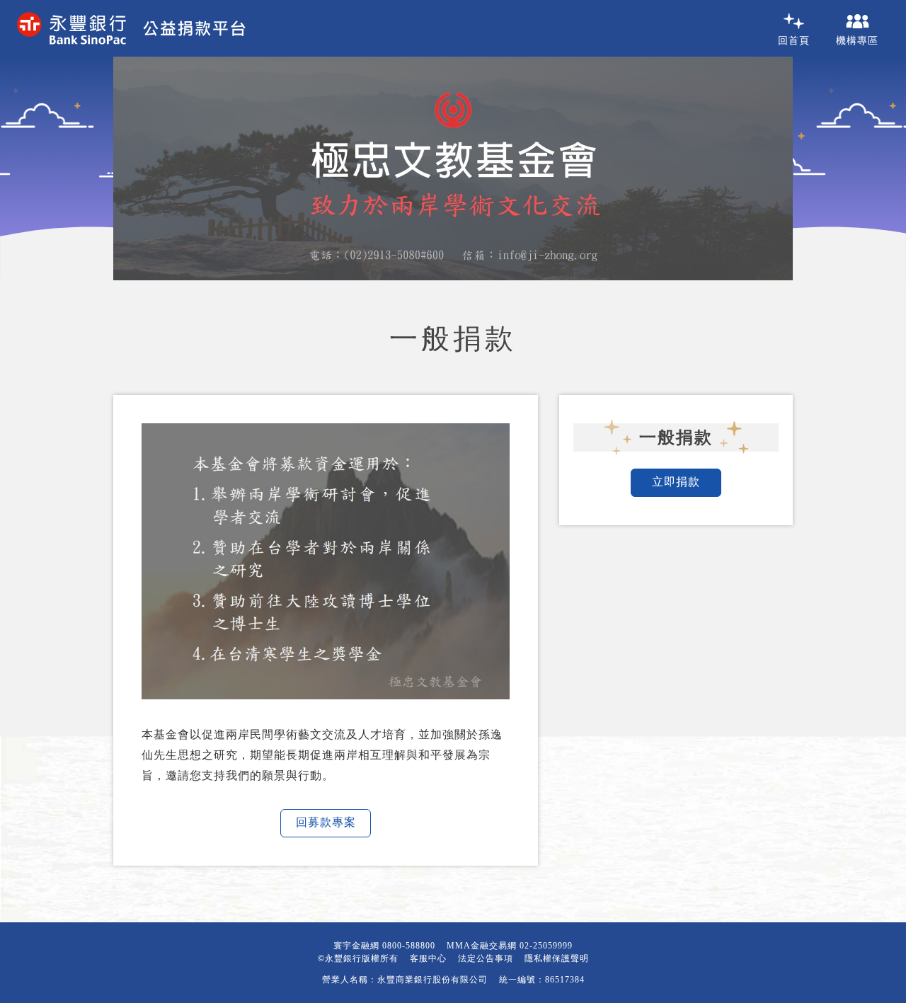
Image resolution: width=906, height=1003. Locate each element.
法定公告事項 (485, 958)
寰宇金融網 (356, 946)
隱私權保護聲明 (556, 958)
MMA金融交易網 (482, 946)
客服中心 (428, 958)
